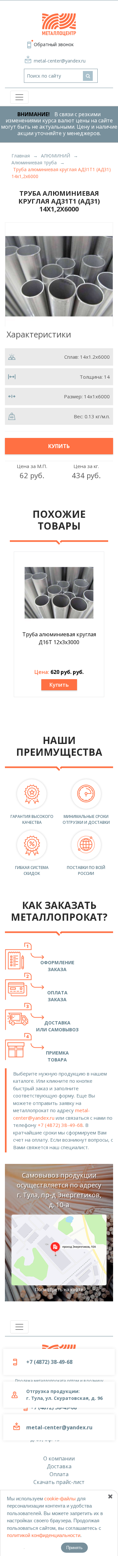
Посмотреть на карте (59, 1289)
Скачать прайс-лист (59, 1482)
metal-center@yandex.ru (60, 61)
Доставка (59, 1466)
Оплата (59, 1474)
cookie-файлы (60, 1498)
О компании (59, 1458)
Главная (20, 156)
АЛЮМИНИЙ (55, 156)
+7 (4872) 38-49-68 (60, 1125)
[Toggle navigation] (19, 97)
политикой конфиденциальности (43, 1535)
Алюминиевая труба (34, 162)
